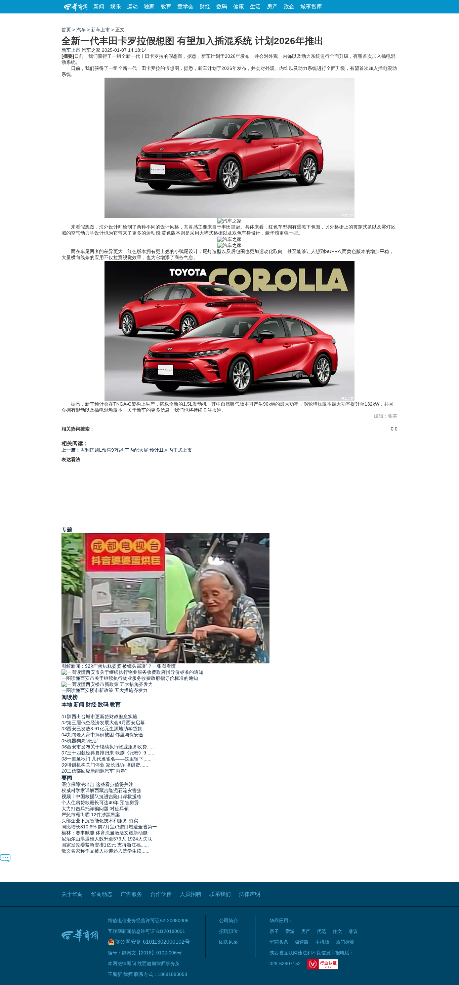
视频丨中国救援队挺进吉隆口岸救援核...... (105, 796)
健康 (238, 6)
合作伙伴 (161, 894)
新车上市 (100, 29)
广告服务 (131, 894)
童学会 (185, 6)
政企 (289, 6)
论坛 (317, 20)
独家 (149, 6)
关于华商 (72, 894)
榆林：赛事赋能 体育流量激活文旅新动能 (104, 832)
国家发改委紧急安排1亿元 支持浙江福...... (105, 845)
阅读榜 (69, 697)
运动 (132, 6)
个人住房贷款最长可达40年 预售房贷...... (104, 802)
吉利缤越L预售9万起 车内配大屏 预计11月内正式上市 (126, 450)
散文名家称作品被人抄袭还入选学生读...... (105, 851)
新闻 (98, 6)
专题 (66, 529)
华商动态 (102, 894)
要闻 (66, 778)
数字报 (337, 20)
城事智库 (311, 6)
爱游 (373, 20)
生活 (255, 6)
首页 (66, 29)
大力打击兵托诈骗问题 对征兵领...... (99, 808)
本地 (66, 704)
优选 (389, 20)
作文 (337, 931)
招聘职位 (228, 931)
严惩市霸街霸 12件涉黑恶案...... (94, 814)
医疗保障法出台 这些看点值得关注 (97, 784)
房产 (272, 6)
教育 (166, 6)
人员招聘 (190, 894)
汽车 (81, 29)
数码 (221, 6)
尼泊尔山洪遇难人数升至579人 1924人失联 (106, 839)
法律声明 (249, 894)
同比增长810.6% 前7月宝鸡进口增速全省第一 (109, 826)
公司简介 (228, 920)
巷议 (353, 931)
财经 (205, 6)
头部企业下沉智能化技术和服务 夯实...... (103, 820)
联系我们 (220, 894)
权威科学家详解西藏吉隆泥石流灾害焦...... (105, 790)
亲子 (274, 931)
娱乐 (115, 6)
